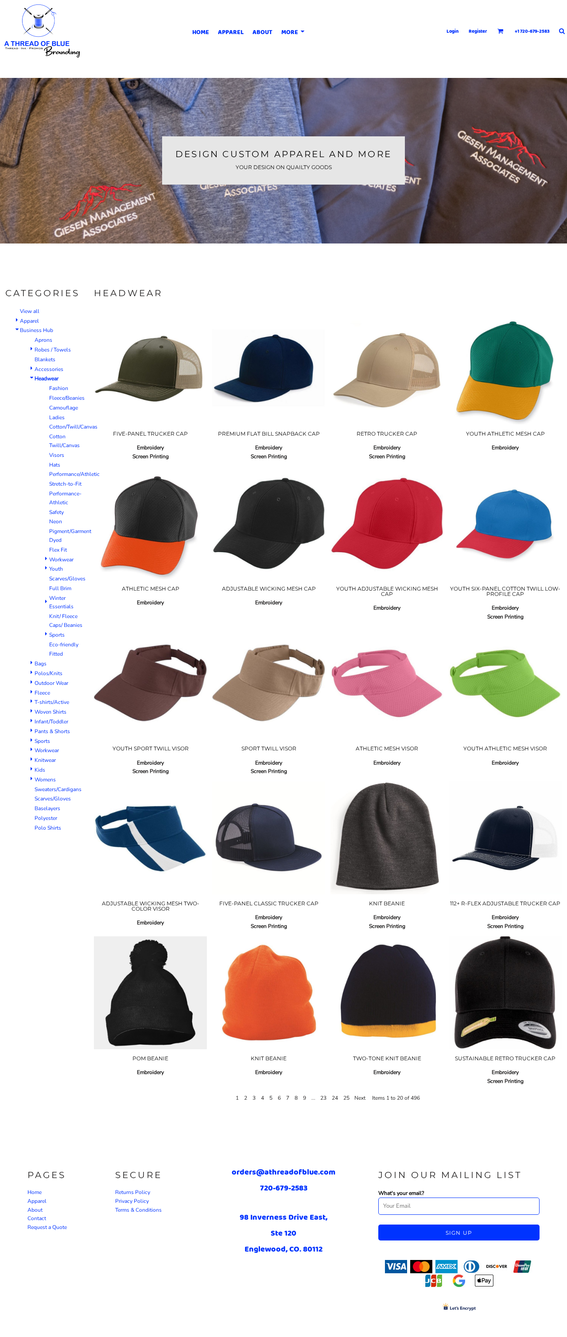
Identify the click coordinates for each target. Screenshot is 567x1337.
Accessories (49, 369)
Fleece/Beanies (67, 398)
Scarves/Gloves (67, 578)
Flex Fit (58, 549)
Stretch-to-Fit (65, 483)
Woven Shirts (50, 711)
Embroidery (150, 447)
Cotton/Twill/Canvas (73, 426)
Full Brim (60, 588)
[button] (500, 31)
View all (29, 311)
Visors (56, 455)
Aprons (43, 340)
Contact (36, 1218)
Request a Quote (47, 1227)
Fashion (58, 388)
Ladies (57, 417)
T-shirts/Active (52, 702)
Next (359, 1097)
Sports (57, 634)
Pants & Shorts (52, 731)
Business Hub (36, 330)
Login (452, 31)
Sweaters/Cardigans (58, 789)
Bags (41, 663)
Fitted (56, 653)
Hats (54, 464)
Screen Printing (150, 456)
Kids (40, 769)
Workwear (61, 559)
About (35, 1209)
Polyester (46, 818)
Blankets (45, 359)
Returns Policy (132, 1192)
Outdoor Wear (51, 683)
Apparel (29, 321)
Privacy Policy (132, 1201)
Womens (45, 779)
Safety (56, 512)
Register (478, 31)
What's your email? (401, 1193)
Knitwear (45, 760)
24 (335, 1097)
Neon (55, 521)
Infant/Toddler (51, 721)
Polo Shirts (48, 827)
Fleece (42, 692)
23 (323, 1097)
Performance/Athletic (74, 474)
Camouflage (63, 407)
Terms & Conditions (138, 1209)
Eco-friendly (63, 644)
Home (34, 1192)
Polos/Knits (48, 673)
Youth (56, 568)
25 (346, 1097)
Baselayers (47, 808)
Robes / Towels (53, 349)
